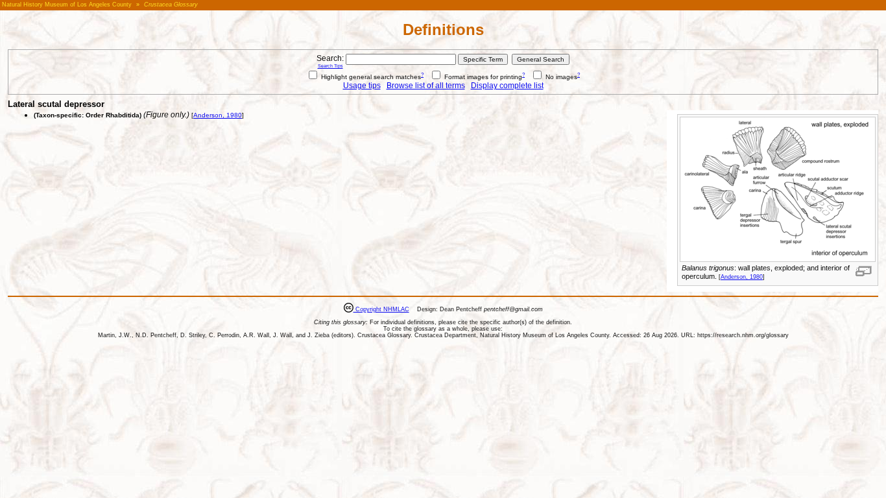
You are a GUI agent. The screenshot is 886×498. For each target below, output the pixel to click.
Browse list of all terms (426, 85)
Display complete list (507, 85)
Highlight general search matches (370, 76)
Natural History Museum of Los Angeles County (67, 4)
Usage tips (362, 85)
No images (560, 76)
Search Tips (330, 66)
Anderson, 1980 (742, 277)
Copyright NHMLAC (381, 309)
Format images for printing (482, 76)
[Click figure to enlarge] (864, 271)
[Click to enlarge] (778, 259)
